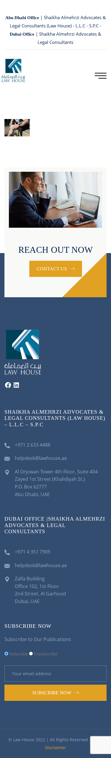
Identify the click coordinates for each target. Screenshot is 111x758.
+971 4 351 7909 (32, 552)
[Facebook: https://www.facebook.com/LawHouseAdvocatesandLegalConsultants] (8, 387)
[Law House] (13, 70)
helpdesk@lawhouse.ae (41, 458)
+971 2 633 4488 (32, 445)
